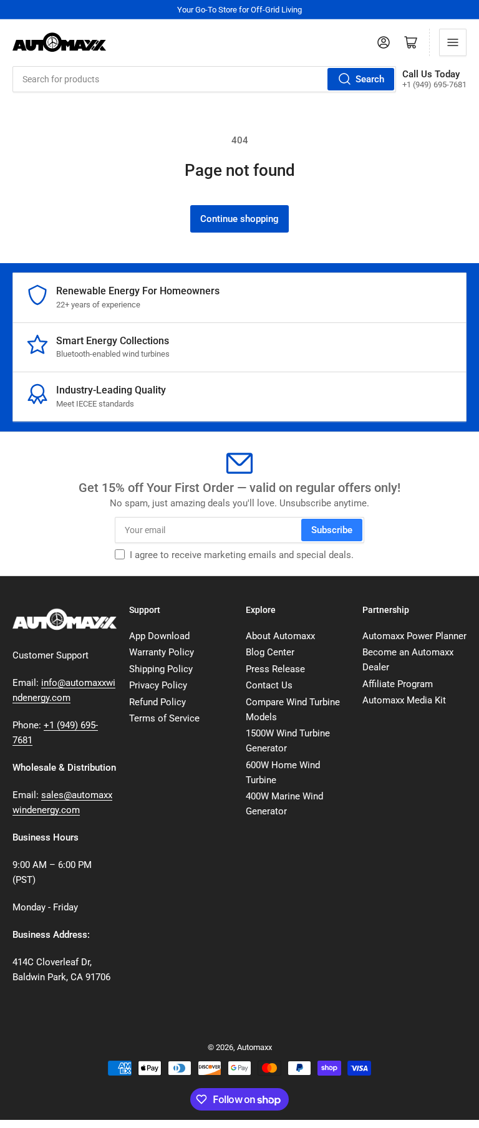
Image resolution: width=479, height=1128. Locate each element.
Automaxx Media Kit (404, 700)
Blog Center (270, 652)
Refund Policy (157, 702)
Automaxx (254, 1047)
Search (370, 79)
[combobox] (204, 79)
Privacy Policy (158, 685)
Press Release (275, 669)
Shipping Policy (161, 669)
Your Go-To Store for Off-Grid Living (239, 9)
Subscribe (331, 530)
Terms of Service (164, 718)
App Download (159, 636)
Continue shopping (239, 218)
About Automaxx (280, 636)
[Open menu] (453, 42)
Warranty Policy (161, 652)
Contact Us (269, 685)
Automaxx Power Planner (414, 636)
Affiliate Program (397, 684)
